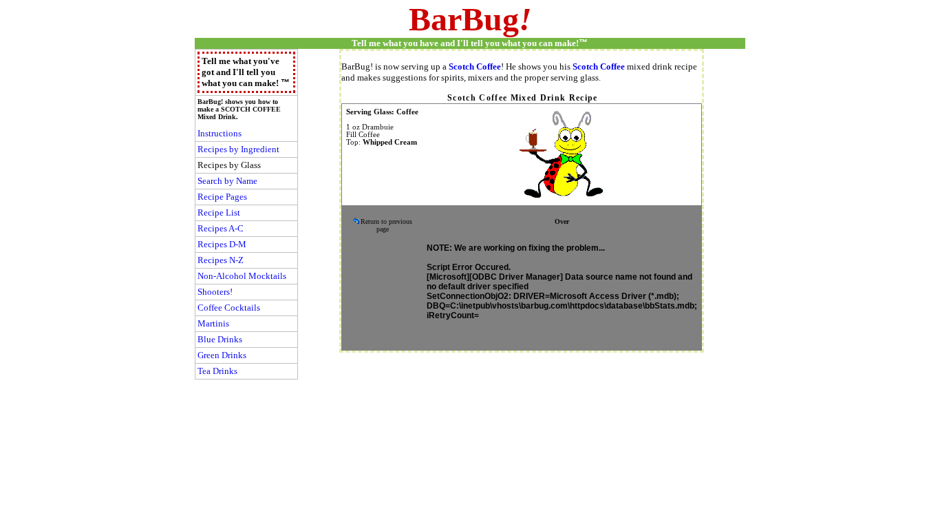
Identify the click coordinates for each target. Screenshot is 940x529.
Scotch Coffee (475, 66)
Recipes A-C (220, 228)
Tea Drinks (217, 371)
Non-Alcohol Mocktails (241, 276)
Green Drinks (221, 355)
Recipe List (218, 212)
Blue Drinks (219, 339)
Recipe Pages (222, 196)
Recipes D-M (221, 244)
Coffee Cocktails (228, 307)
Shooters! (215, 292)
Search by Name (227, 181)
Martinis (213, 323)
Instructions (219, 133)
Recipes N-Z (220, 260)
